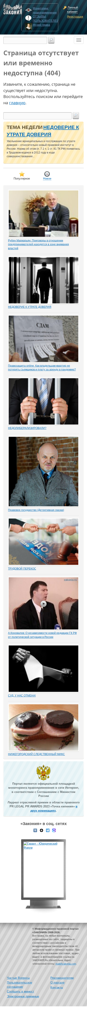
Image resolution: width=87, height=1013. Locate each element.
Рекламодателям (62, 978)
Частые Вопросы (18, 978)
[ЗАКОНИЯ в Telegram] (48, 830)
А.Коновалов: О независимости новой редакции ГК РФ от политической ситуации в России (42, 635)
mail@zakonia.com (66, 963)
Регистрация (74, 16)
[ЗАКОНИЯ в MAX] (54, 830)
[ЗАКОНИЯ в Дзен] (41, 830)
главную (17, 102)
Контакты (56, 987)
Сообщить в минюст (20, 991)
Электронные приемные (23, 996)
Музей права (41, 25)
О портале (57, 982)
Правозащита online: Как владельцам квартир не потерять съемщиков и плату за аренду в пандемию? (42, 367)
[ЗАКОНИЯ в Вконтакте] (35, 830)
